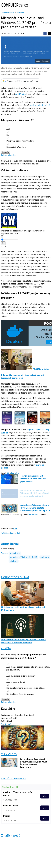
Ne (7, 135)
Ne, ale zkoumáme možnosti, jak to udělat (25, 687)
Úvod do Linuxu (10, 805)
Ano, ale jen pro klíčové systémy (20, 675)
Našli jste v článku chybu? (10, 533)
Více (45, 796)
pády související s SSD (40, 105)
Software (20, 12)
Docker (6, 815)
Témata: (5, 553)
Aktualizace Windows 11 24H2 (23, 557)
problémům (20, 94)
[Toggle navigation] (48, 5)
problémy (45, 557)
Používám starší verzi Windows (20, 140)
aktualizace (15, 553)
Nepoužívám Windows (16, 147)
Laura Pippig (6, 33)
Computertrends (7, 12)
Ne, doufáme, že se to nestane (20, 694)
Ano (8, 128)
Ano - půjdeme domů (15, 682)
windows (13, 561)
